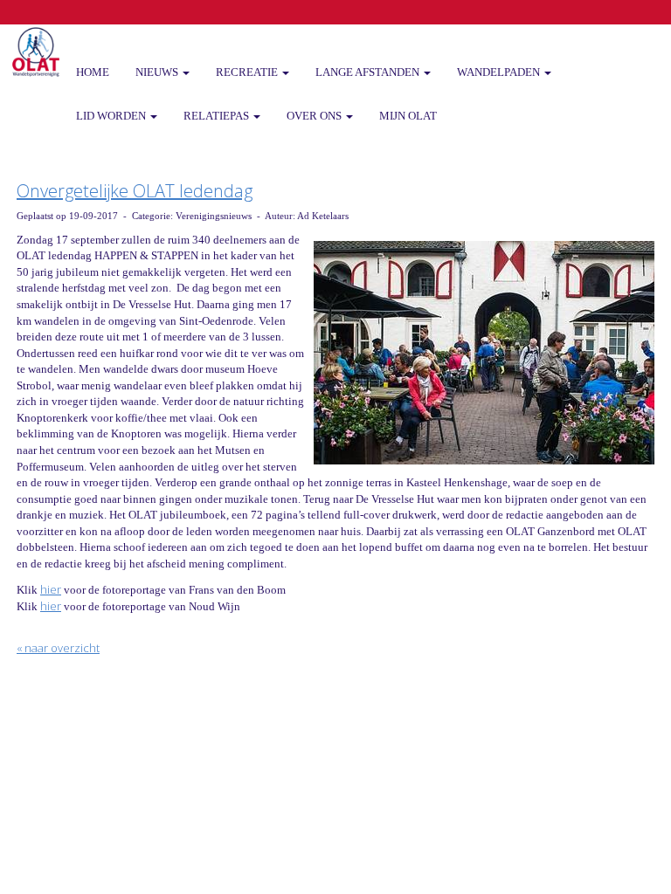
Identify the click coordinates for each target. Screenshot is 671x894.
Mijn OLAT (408, 115)
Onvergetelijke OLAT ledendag (134, 191)
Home (92, 72)
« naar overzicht (58, 648)
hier (50, 589)
